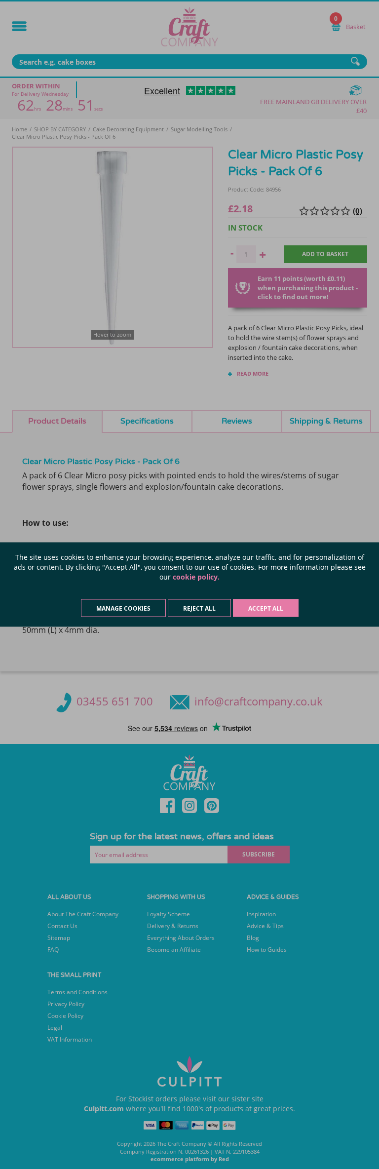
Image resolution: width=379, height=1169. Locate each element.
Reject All (199, 608)
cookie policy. (196, 577)
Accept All (265, 608)
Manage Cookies (123, 608)
